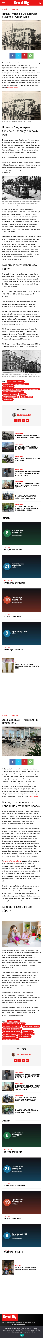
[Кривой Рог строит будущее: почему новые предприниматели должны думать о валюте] (8, 484)
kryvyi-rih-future (12, 88)
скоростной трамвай (10, 394)
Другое (17, 662)
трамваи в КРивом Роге (10, 397)
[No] (41, 1332)
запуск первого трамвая (15, 381)
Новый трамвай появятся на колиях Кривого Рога (27, 459)
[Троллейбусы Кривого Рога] (21, 566)
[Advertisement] (21, 690)
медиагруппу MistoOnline (18, 1324)
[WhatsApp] (31, 56)
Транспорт (8, 547)
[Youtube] (27, 420)
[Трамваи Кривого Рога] (21, 600)
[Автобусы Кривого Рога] (21, 533)
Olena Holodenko (24, 415)
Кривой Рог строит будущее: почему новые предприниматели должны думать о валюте (27, 485)
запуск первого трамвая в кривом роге (15, 384)
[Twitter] (19, 56)
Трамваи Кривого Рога (12, 616)
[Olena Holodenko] (14, 415)
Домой (4, 9)
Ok (22, 1335)
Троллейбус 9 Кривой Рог (13, 649)
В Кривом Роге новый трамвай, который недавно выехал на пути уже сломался (26, 448)
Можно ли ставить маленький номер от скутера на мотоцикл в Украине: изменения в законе (27, 473)
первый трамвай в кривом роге (13, 392)
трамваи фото (7, 399)
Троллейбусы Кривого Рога (14, 583)
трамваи (22, 394)
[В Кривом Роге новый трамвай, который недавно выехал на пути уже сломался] (8, 447)
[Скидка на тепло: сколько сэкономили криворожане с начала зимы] (8, 665)
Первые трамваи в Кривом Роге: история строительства (20, 389)
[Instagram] (19, 420)
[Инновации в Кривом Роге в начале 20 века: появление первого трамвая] (8, 435)
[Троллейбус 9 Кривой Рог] (21, 633)
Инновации (14, 9)
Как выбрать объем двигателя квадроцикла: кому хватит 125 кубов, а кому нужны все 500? (25, 496)
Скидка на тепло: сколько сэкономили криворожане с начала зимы (27, 666)
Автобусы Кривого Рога (13, 549)
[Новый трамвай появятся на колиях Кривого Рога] (8, 458)
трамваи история (26, 397)
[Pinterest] (25, 56)
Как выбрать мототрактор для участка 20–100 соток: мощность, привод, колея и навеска (26, 508)
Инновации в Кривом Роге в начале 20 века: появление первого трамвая (27, 436)
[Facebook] (13, 56)
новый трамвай (8, 387)
